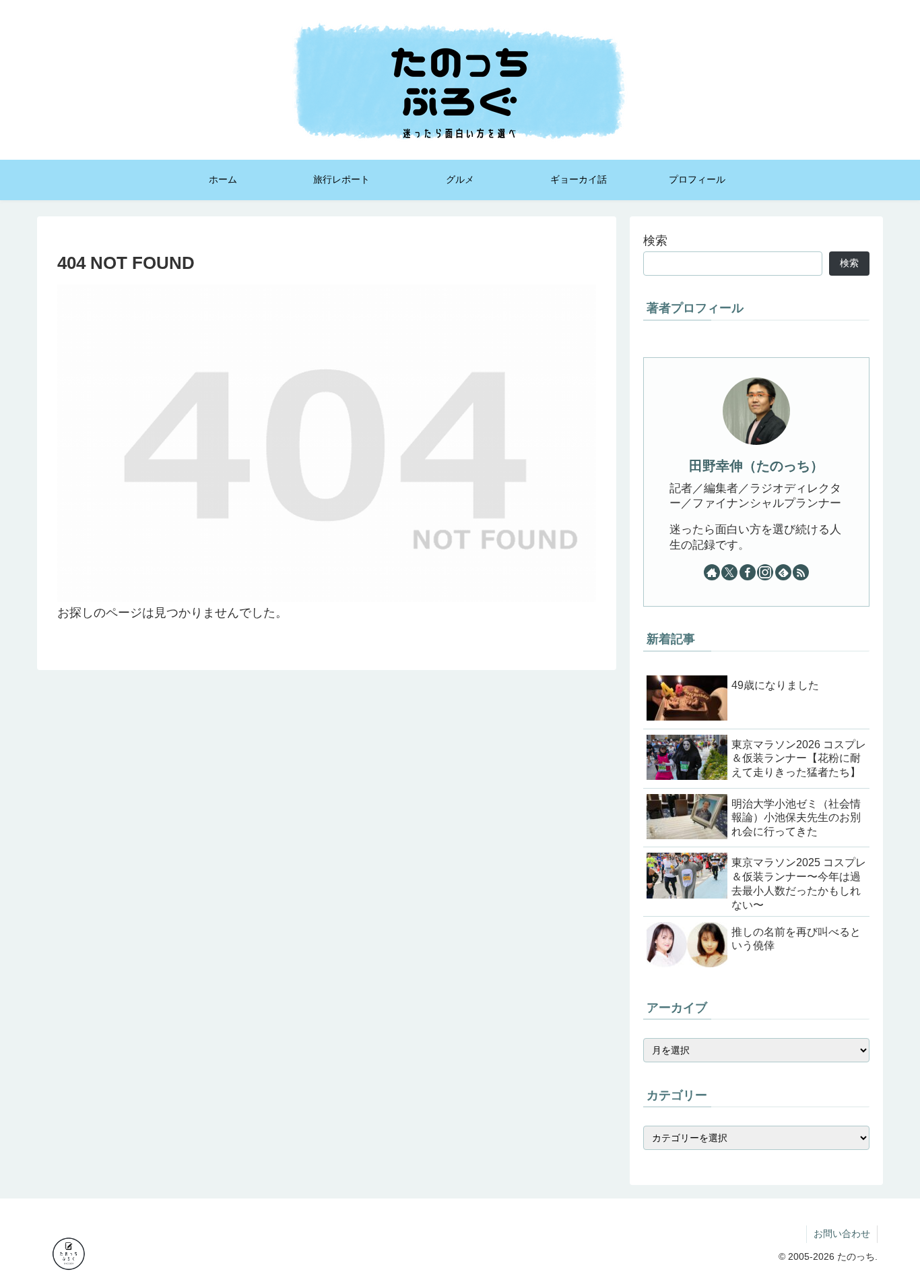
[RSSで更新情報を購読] (801, 572)
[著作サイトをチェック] (712, 572)
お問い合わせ (842, 1233)
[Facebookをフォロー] (748, 572)
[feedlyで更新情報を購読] (783, 572)
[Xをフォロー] (729, 572)
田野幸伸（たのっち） (756, 465)
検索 (655, 240)
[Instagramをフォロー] (765, 572)
